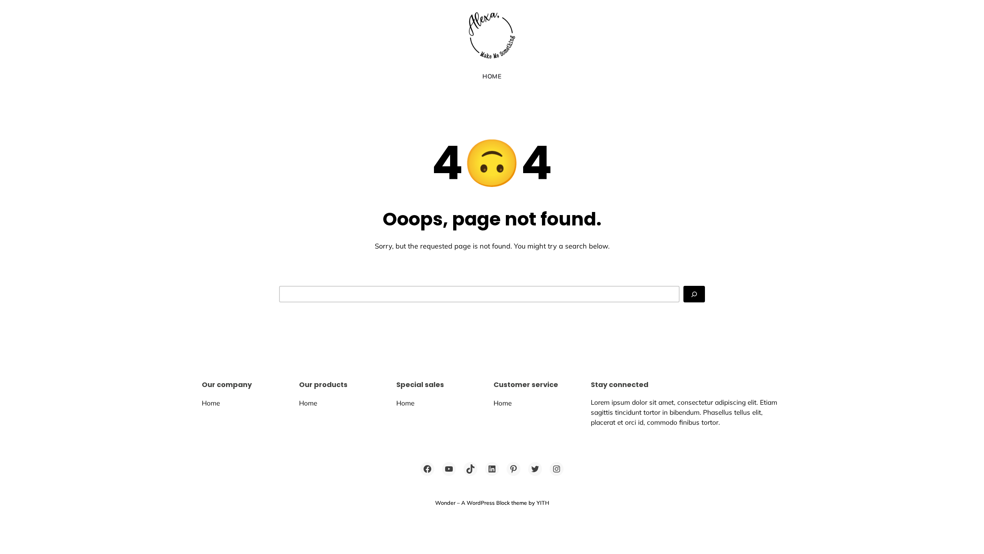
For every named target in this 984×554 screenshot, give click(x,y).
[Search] (694, 294)
